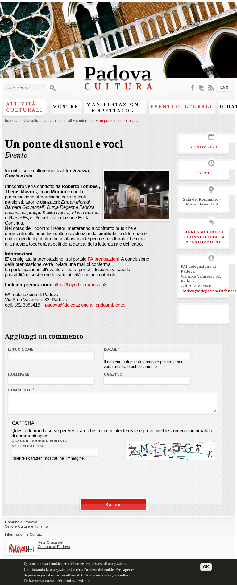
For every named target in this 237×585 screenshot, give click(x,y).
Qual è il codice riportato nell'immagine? (39, 443)
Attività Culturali (31, 121)
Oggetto (113, 374)
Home (10, 121)
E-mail (112, 349)
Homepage (18, 374)
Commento (21, 390)
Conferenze (85, 121)
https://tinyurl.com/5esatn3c (81, 284)
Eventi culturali (181, 107)
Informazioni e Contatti (24, 534)
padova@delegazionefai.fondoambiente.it (85, 304)
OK (206, 567)
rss (211, 87)
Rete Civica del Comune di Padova (54, 544)
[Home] (118, 92)
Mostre (65, 107)
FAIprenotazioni (103, 259)
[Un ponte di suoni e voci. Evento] (136, 216)
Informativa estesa (73, 581)
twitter (202, 87)
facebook (192, 87)
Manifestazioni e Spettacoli (114, 107)
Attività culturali (24, 107)
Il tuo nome (22, 349)
